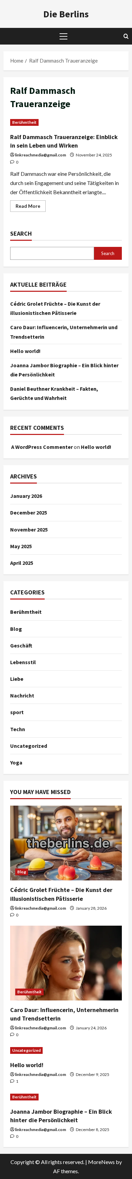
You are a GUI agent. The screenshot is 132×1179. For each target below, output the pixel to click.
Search (21, 233)
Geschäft (21, 645)
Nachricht (22, 695)
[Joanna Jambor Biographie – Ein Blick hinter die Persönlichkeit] (66, 1097)
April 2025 (21, 562)
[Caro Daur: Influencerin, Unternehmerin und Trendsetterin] (66, 963)
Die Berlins (66, 14)
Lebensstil (23, 662)
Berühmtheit (24, 122)
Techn (17, 729)
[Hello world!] (66, 1050)
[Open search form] (126, 36)
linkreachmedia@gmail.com (40, 154)
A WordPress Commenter (42, 446)
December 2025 (28, 512)
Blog (16, 628)
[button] (63, 36)
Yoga (16, 762)
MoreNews (101, 1162)
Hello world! (25, 351)
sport (17, 712)
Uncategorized (28, 745)
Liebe (16, 678)
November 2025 (29, 529)
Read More (31, 207)
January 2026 (26, 495)
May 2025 (21, 546)
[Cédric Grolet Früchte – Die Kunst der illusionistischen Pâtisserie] (66, 843)
